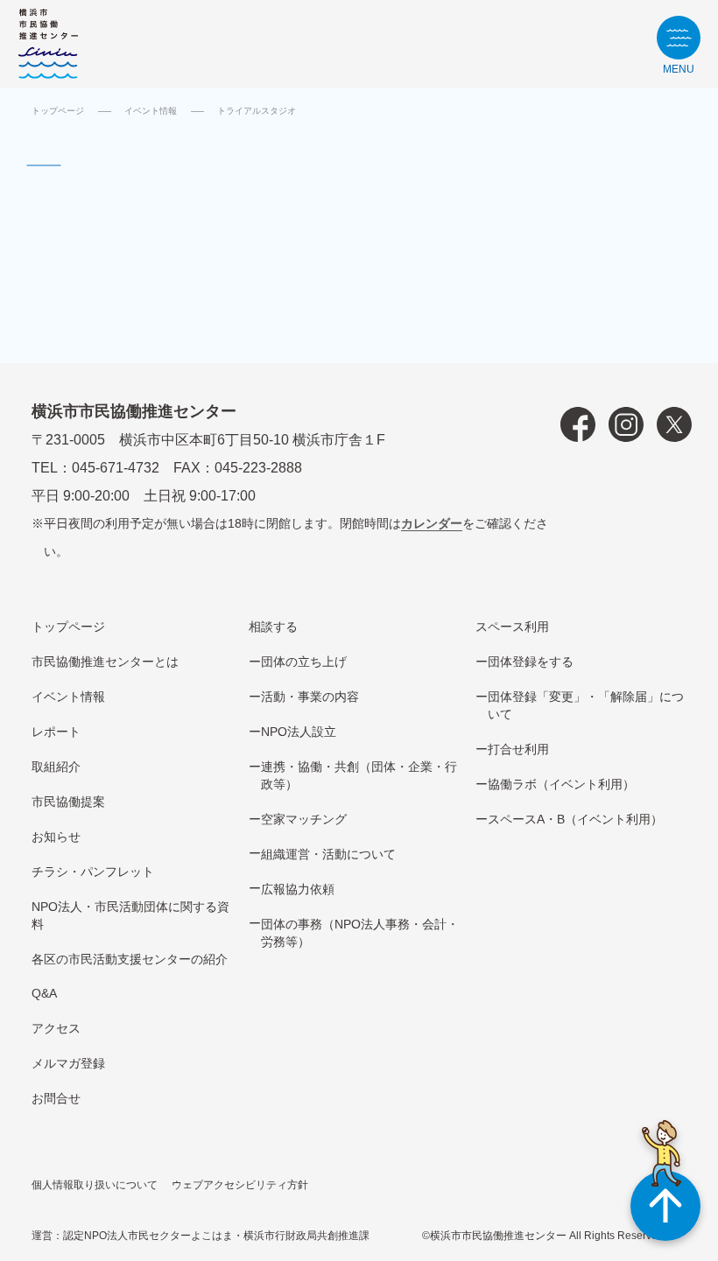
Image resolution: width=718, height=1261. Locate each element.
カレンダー (431, 523)
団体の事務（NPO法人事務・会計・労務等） (360, 933)
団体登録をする (531, 662)
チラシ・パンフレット (93, 872)
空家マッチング (304, 819)
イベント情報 (150, 111)
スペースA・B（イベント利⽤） (575, 819)
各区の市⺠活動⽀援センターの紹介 (130, 959)
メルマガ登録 (68, 1063)
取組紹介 (56, 767)
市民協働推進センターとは (105, 662)
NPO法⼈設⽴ (298, 732)
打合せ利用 (518, 749)
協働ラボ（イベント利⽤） (561, 784)
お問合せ (56, 1098)
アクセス (56, 1028)
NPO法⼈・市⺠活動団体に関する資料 (130, 915)
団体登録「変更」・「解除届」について (586, 705)
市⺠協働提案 (68, 802)
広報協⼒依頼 (297, 889)
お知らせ (56, 837)
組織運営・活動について (328, 854)
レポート (56, 732)
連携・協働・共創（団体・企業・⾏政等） (359, 775)
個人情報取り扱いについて (95, 1185)
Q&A (44, 993)
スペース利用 (512, 627)
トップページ (58, 111)
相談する (273, 627)
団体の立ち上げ (304, 662)
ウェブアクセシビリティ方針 (240, 1185)
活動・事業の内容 (310, 697)
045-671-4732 (115, 467)
